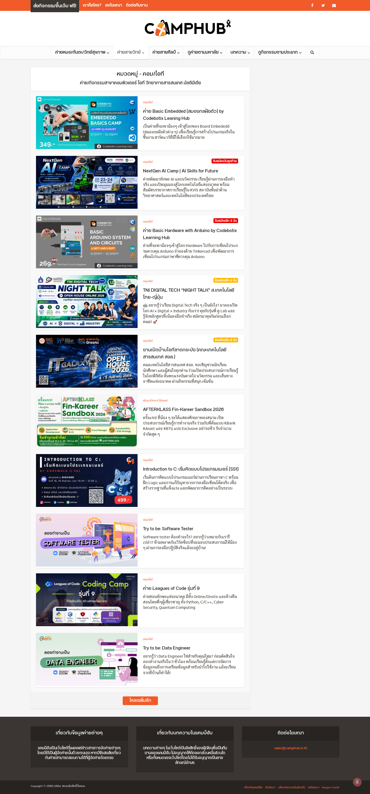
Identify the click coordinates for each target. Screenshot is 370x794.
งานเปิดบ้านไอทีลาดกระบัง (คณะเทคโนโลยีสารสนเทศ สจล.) (184, 353)
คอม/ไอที (148, 102)
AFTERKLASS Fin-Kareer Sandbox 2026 (183, 409)
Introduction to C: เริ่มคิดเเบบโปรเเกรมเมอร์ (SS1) (191, 469)
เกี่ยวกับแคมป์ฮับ (253, 787)
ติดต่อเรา (270, 787)
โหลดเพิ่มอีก (140, 700)
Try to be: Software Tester (168, 528)
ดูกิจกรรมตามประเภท (278, 52)
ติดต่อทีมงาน (137, 5)
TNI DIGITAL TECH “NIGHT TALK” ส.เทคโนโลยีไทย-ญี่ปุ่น (188, 294)
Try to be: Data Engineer (166, 648)
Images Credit (330, 787)
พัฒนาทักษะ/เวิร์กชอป (155, 400)
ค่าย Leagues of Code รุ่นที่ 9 (171, 588)
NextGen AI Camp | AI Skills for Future (180, 171)
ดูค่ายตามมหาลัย (203, 52)
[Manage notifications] (357, 782)
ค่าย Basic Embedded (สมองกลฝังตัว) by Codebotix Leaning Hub (183, 115)
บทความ (238, 52)
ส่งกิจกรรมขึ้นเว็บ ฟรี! (54, 6)
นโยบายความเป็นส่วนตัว (291, 787)
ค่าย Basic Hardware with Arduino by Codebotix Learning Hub (190, 234)
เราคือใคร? (92, 5)
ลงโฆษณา (113, 5)
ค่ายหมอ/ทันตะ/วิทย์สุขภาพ (80, 52)
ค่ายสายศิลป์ (164, 52)
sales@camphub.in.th (290, 748)
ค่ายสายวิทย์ (129, 52)
